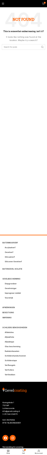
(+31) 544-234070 (10, 414)
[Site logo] (23, 3)
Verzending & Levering (12, 447)
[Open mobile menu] (3, 3)
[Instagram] (13, 438)
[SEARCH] (42, 47)
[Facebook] (5, 438)
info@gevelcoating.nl (11, 411)
